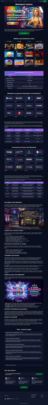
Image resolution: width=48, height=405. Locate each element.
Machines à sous (38, 41)
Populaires (8, 41)
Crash (28, 41)
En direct (18, 41)
